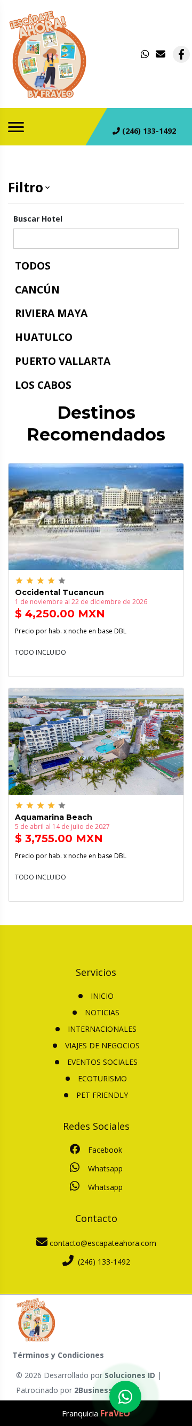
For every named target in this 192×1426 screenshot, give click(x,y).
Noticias (102, 1012)
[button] (96, 187)
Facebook (104, 1150)
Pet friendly (102, 1095)
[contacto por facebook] (181, 54)
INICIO (102, 996)
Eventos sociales (102, 1062)
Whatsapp (104, 1168)
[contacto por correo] (161, 54)
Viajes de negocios (102, 1045)
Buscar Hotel (37, 219)
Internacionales (102, 1029)
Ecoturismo (102, 1078)
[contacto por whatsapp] (146, 54)
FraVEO (115, 1413)
